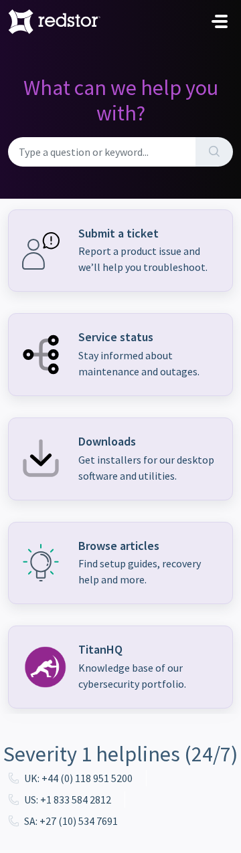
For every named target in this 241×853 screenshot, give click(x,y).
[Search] (214, 152)
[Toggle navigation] (219, 21)
